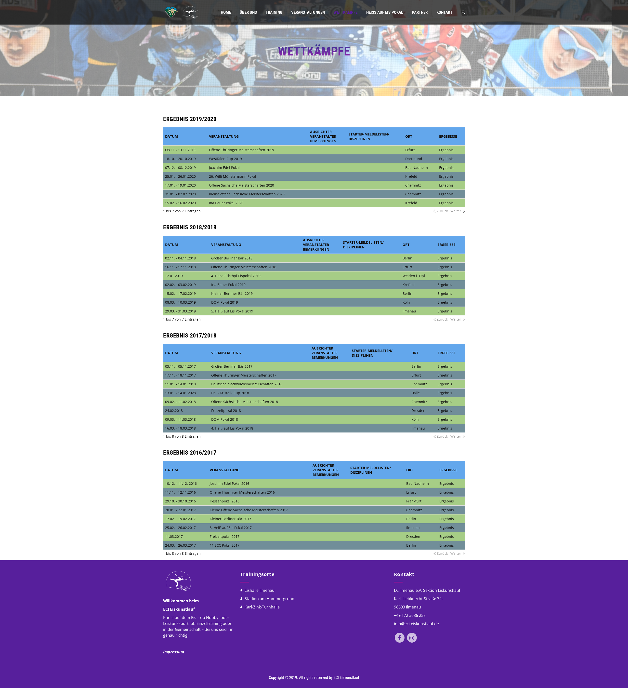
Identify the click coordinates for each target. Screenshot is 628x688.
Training (274, 12)
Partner (420, 12)
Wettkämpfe (345, 12)
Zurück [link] (442, 211)
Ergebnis (446, 150)
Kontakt (444, 12)
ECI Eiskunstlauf (346, 677)
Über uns (248, 12)
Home (226, 12)
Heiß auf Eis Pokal (384, 12)
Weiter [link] (455, 211)
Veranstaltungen (308, 12)
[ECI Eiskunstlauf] (181, 12)
